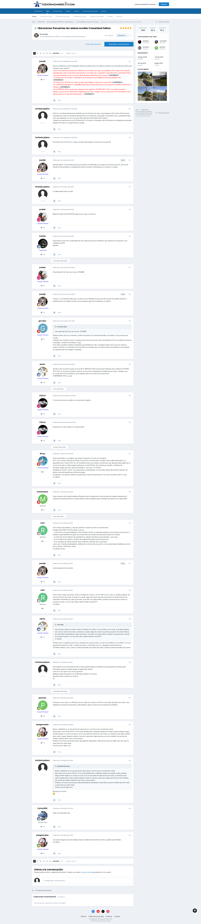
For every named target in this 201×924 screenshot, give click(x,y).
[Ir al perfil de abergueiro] (139, 42)
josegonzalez (42, 724)
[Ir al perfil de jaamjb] (36, 35)
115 (43, 339)
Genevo (76, 11)
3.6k (43, 382)
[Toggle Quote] (56, 326)
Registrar (164, 4)
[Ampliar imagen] (54, 794)
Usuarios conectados (97, 16)
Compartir (109, 35)
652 (43, 743)
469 (43, 716)
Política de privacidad (96, 916)
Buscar (103, 11)
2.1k (43, 79)
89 (44, 472)
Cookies (117, 916)
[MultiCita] (54, 100)
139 (43, 414)
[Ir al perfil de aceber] (43, 216)
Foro (47, 11)
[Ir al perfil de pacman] (43, 705)
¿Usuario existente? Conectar (145, 4)
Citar (59, 100)
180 (43, 227)
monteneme (42, 492)
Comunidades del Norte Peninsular (74, 36)
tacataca (146, 47)
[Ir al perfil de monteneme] (43, 499)
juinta (42, 364)
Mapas (68, 11)
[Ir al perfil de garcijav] (43, 328)
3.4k (43, 254)
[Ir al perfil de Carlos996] (43, 815)
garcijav (42, 321)
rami (42, 523)
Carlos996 (42, 808)
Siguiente (56, 53)
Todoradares (38, 11)
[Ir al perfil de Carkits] (43, 243)
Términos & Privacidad (90, 11)
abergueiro (147, 41)
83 (44, 510)
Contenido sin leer (46, 16)
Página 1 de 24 (71, 53)
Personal (119, 16)
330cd (42, 395)
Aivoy (42, 453)
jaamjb (45, 34)
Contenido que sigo (79, 16)
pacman (42, 698)
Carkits (42, 236)
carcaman (163, 41)
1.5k (43, 826)
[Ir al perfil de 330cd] (43, 403)
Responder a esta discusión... (55, 880)
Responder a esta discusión (119, 44)
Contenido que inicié (62, 16)
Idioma (83, 916)
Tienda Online (57, 11)
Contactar (109, 916)
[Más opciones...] (130, 61)
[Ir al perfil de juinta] (43, 371)
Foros (34, 16)
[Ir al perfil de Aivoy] (43, 461)
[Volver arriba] (195, 910)
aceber (42, 209)
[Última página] (62, 53)
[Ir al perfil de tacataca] (139, 48)
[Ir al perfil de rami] (43, 530)
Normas (110, 16)
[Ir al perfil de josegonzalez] (43, 732)
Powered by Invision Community (100, 921)
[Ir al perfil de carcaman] (156, 42)
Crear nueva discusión (93, 44)
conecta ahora (86, 872)
